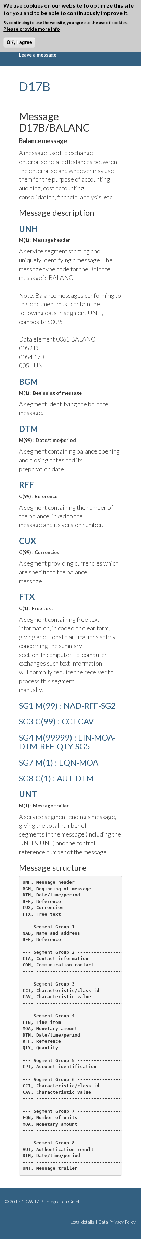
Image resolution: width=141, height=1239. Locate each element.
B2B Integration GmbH (57, 1201)
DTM (28, 429)
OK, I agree (19, 42)
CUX (27, 541)
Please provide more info (31, 29)
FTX (27, 597)
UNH (28, 229)
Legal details (82, 1222)
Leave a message (37, 55)
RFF (26, 485)
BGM (28, 381)
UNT (28, 794)
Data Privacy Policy (117, 1222)
